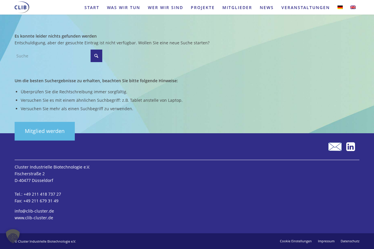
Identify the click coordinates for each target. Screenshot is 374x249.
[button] (13, 236)
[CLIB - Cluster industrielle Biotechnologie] (22, 7)
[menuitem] (92, 7)
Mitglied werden (45, 130)
